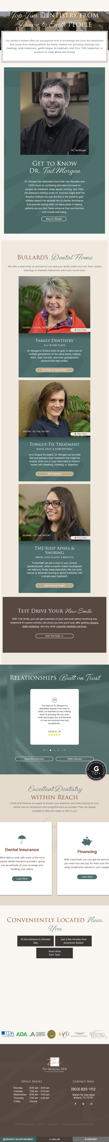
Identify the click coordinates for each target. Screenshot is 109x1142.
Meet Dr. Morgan (54, 218)
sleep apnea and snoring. (61, 52)
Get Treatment (54, 473)
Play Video (82, 330)
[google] (83, 1103)
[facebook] (75, 1103)
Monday (18, 1087)
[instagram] (91, 1103)
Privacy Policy (53, 1124)
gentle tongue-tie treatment (53, 48)
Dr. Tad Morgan (78, 150)
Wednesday (19, 1094)
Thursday (18, 1098)
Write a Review (75, 759)
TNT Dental (90, 1124)
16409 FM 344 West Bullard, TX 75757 (83, 1096)
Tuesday (18, 1091)
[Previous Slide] (45, 750)
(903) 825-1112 (83, 1089)
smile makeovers (27, 48)
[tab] (50, 750)
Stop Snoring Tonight (54, 585)
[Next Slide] (64, 750)
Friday (16, 1101)
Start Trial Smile (53, 636)
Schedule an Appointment (54, 370)
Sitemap (40, 1124)
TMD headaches (90, 48)
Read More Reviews (34, 759)
